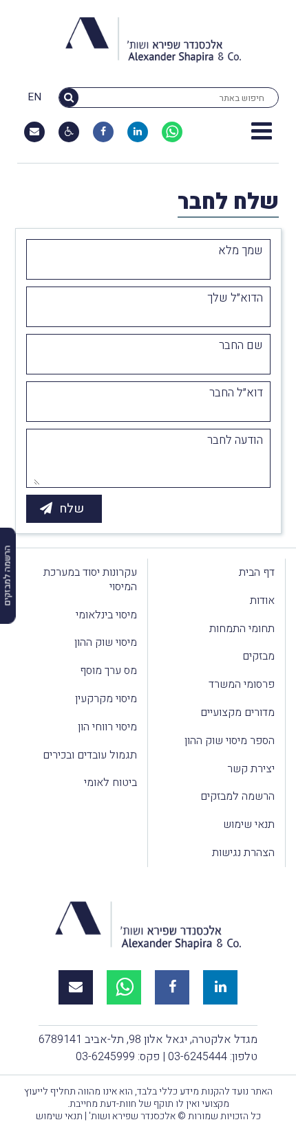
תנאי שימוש (249, 824)
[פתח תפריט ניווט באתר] (261, 132)
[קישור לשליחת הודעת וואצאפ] (172, 132)
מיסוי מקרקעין (106, 699)
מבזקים (258, 656)
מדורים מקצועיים (237, 712)
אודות (262, 600)
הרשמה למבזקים (237, 796)
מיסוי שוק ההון (105, 642)
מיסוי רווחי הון (107, 727)
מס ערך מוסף (108, 670)
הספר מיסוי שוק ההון (229, 740)
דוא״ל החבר (236, 393)
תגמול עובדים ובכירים (90, 755)
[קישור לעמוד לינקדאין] (138, 132)
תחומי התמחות (242, 628)
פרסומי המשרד (242, 684)
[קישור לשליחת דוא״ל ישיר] (34, 132)
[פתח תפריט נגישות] (69, 132)
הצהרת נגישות (243, 852)
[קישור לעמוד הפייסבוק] (103, 132)
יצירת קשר (251, 769)
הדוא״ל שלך (235, 298)
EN (34, 97)
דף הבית (257, 572)
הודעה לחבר (235, 440)
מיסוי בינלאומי (106, 615)
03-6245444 (197, 1056)
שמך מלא (240, 250)
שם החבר (241, 345)
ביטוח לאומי (110, 782)
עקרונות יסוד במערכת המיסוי (90, 579)
